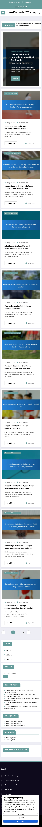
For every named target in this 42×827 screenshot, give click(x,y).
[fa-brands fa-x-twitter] (18, 7)
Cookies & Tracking (11, 776)
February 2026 (11, 738)
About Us (9, 659)
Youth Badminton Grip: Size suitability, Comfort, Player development (15, 127)
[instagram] (24, 7)
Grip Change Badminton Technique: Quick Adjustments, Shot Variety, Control (18, 547)
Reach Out (9, 650)
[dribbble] (21, 7)
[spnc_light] (39, 13)
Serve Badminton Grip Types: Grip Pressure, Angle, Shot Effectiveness (20, 24)
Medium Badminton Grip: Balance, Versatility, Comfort (18, 307)
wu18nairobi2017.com (22, 12)
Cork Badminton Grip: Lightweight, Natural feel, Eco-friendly (22, 57)
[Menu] (3, 12)
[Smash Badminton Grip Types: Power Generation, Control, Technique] (21, 465)
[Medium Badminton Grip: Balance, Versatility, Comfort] (21, 285)
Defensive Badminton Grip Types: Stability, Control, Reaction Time (18, 367)
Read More (15, 78)
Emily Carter (15, 63)
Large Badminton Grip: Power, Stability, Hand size (16, 427)
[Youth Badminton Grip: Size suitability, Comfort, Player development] (21, 105)
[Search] (35, 12)
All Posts (9, 655)
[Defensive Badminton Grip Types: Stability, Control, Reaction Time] (21, 345)
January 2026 (11, 740)
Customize (20, 814)
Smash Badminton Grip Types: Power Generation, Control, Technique (19, 487)
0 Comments (23, 123)
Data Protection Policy (12, 780)
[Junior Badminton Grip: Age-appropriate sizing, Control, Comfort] (21, 584)
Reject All (21, 818)
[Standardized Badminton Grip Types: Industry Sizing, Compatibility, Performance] (21, 165)
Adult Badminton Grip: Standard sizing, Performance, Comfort (17, 247)
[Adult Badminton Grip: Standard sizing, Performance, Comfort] (21, 225)
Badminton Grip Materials (17, 51)
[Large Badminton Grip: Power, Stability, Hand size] (21, 405)
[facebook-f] (16, 7)
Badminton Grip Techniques (12, 153)
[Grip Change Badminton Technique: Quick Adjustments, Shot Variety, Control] (21, 524)
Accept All (20, 821)
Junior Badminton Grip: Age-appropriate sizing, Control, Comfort (19, 607)
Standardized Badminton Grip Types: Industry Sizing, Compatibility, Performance (19, 187)
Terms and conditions (12, 785)
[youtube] (26, 7)
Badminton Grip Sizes (11, 93)
